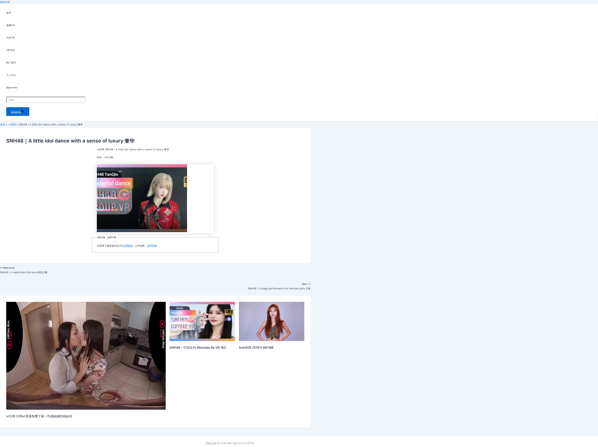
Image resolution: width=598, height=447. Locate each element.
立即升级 (152, 245)
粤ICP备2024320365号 (240, 443)
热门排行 (11, 62)
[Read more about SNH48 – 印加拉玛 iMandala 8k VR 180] (202, 340)
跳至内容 (5, 2)
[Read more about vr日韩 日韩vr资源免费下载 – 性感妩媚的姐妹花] (86, 408)
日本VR (10, 37)
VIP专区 (10, 50)
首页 (8, 12)
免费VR (10, 25)
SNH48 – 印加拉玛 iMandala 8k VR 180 (198, 347)
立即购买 (128, 245)
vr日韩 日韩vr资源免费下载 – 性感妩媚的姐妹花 (39, 416)
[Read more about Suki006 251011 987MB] (271, 340)
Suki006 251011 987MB (256, 347)
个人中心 (11, 75)
